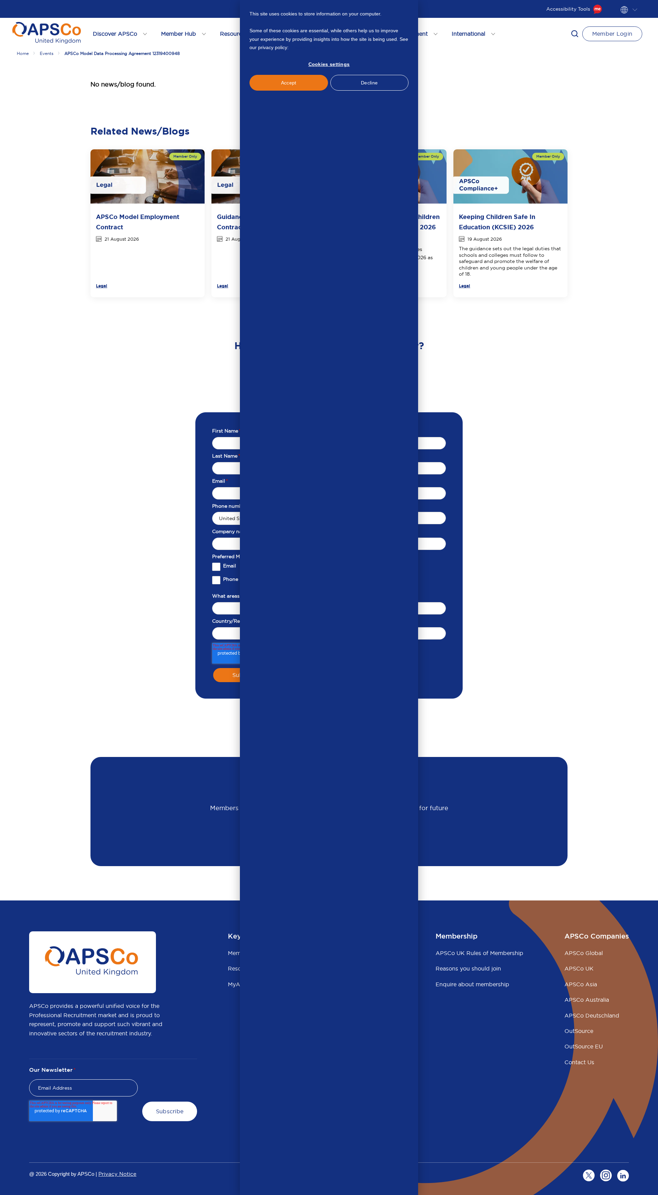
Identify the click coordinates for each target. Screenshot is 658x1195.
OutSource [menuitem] (578, 1030)
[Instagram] (606, 1175)
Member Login (612, 33)
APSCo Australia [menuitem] (586, 999)
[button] (574, 33)
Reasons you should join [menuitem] (468, 968)
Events (46, 53)
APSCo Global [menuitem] (583, 953)
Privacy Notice (117, 1174)
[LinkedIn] (623, 1175)
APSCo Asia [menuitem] (580, 984)
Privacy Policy (305, 47)
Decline (369, 82)
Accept (288, 82)
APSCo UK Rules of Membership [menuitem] (479, 953)
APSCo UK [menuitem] (579, 968)
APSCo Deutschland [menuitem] (591, 1015)
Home (23, 53)
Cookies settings (329, 64)
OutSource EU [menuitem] (583, 1046)
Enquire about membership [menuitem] (472, 984)
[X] (589, 1175)
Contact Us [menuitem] (579, 1062)
